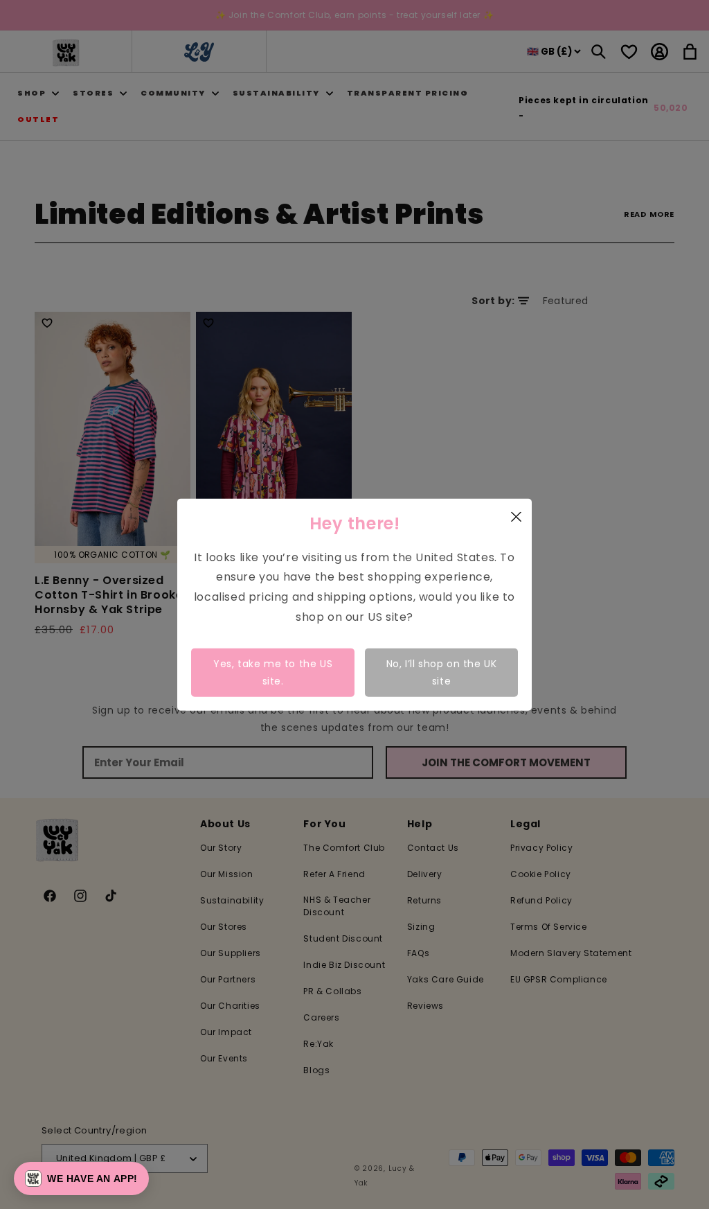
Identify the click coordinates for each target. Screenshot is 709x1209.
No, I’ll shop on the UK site (441, 671)
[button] (81, 1178)
